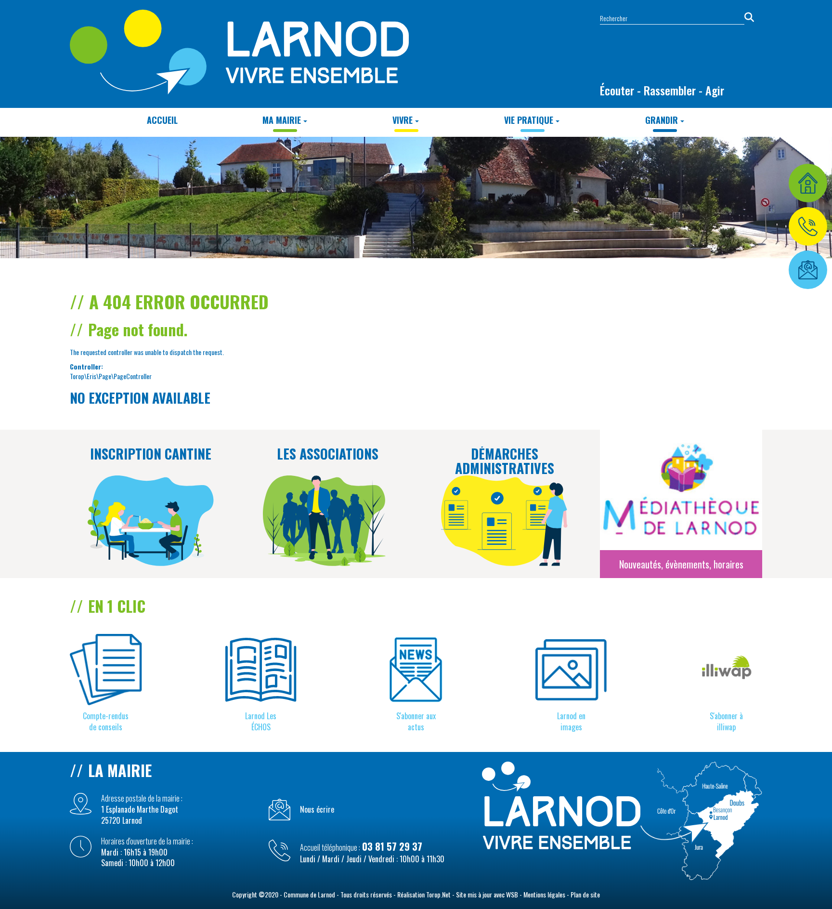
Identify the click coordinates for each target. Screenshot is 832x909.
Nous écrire (317, 809)
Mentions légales (544, 894)
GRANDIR (661, 120)
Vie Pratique (528, 120)
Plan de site (585, 894)
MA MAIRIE (281, 120)
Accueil (162, 120)
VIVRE (402, 120)
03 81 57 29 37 (392, 846)
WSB (512, 894)
